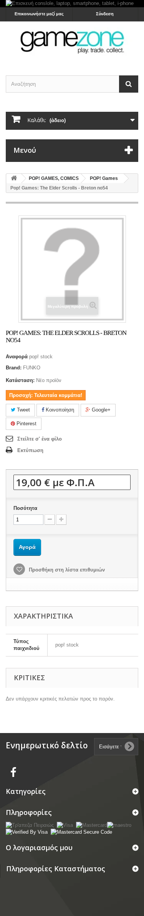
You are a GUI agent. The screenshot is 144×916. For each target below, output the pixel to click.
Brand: (14, 368)
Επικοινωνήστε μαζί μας (39, 13)
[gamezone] (72, 41)
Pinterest (25, 423)
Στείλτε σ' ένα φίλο (39, 439)
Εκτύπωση (30, 450)
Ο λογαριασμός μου (39, 847)
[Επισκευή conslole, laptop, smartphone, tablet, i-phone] (72, 3)
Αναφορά (17, 356)
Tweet (22, 410)
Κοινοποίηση (59, 410)
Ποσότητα (25, 508)
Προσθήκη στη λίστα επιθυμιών (66, 570)
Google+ (100, 410)
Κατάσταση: (20, 380)
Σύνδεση (105, 13)
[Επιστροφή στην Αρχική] (14, 178)
